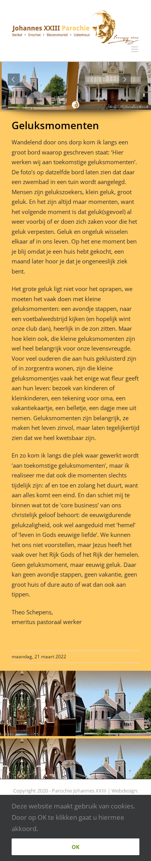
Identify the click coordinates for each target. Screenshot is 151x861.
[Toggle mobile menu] (135, 49)
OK (75, 846)
